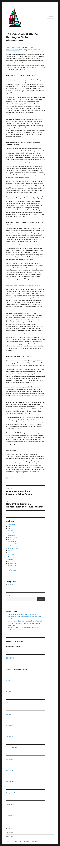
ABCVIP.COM (10, 770)
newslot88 (9, 815)
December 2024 (12, 568)
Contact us (9, 832)
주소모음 (8, 691)
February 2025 (12, 563)
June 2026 (11, 528)
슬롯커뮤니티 (10, 736)
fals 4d (8, 703)
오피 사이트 (9, 759)
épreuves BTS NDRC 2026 (14, 748)
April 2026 (11, 533)
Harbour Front (9, 841)
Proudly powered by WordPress (30, 841)
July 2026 (10, 526)
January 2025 (12, 565)
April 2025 (11, 559)
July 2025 (10, 552)
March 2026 (11, 535)
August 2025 (11, 550)
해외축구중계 (10, 725)
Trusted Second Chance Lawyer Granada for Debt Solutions (26, 621)
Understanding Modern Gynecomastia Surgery (22, 614)
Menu (51, 17)
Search (8, 596)
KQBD (8, 680)
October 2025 (12, 546)
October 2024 (12, 570)
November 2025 (13, 544)
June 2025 (11, 555)
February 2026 (12, 537)
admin (10, 478)
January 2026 (12, 539)
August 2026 (11, 524)
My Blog (10, 584)
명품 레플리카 (10, 658)
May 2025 (11, 557)
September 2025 (13, 548)
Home (8, 825)
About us (9, 829)
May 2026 (11, 530)
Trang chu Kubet (11, 793)
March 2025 (11, 561)
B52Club (8, 714)
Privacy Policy (10, 836)
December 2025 (12, 541)
